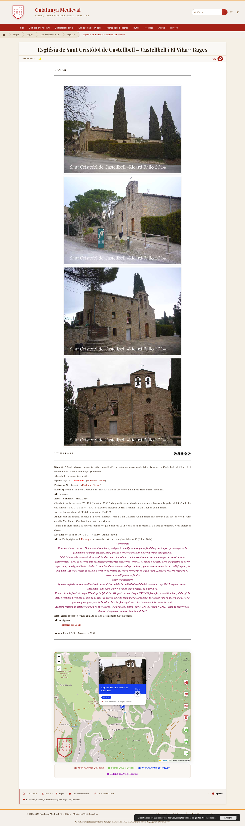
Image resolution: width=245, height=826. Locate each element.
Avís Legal (177, 813)
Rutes (137, 27)
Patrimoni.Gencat (96, 480)
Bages (30, 34)
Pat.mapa (86, 539)
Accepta (228, 817)
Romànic (76, 799)
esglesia (71, 34)
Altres (161, 27)
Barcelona (30, 799)
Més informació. (209, 817)
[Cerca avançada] (231, 12)
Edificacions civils (64, 27)
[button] (122, 707)
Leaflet (164, 760)
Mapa (16, 34)
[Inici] (4, 34)
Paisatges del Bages (71, 624)
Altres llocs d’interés (117, 27)
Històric (174, 27)
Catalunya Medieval (58, 9)
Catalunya (40, 799)
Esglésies (67, 799)
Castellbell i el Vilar (50, 34)
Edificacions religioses (90, 27)
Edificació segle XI (54, 799)
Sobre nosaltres (163, 813)
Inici (22, 27)
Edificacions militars (39, 27)
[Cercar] (225, 12)
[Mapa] (237, 12)
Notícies (149, 27)
